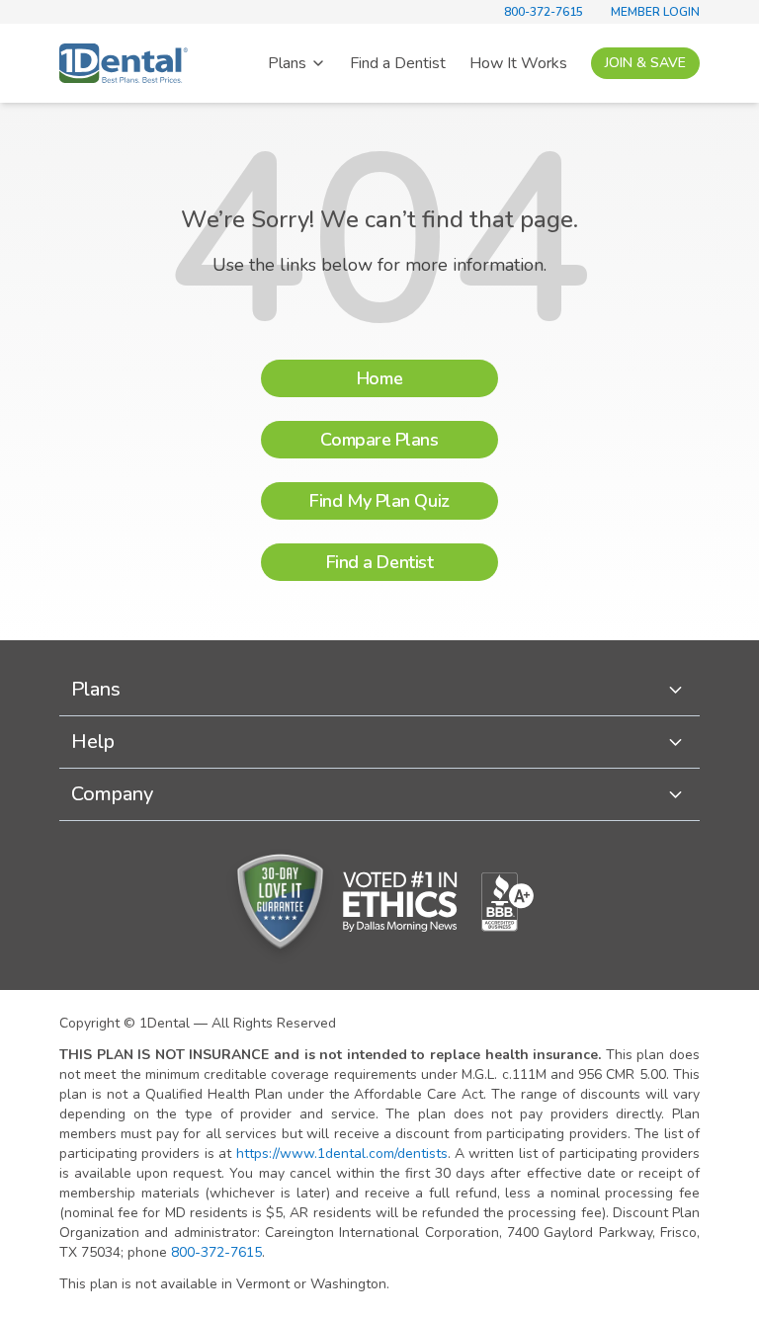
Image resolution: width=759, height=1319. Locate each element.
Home (379, 378)
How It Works (518, 63)
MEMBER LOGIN (655, 12)
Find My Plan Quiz (379, 501)
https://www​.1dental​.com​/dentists (342, 1153)
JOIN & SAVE (645, 62)
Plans (287, 63)
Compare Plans (379, 440)
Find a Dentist (398, 63)
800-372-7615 (543, 12)
